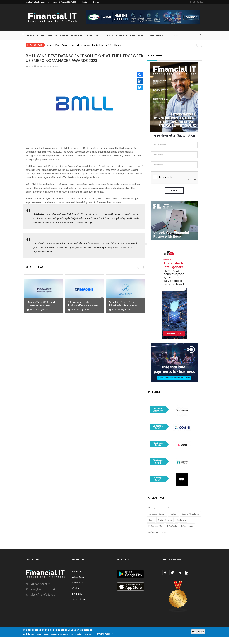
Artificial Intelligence (157, 532)
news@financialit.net (42, 589)
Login (84, 2)
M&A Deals (172, 526)
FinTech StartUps (155, 526)
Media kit (77, 593)
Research (121, 35)
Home (30, 35)
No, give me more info (104, 633)
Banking (151, 508)
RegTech (173, 514)
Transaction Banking (156, 514)
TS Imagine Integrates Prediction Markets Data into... (83, 303)
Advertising (78, 577)
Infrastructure (187, 526)
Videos (64, 35)
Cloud (150, 520)
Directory (77, 35)
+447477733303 (39, 584)
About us (76, 571)
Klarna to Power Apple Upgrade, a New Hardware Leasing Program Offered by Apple (85, 45)
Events (109, 35)
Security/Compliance (190, 514)
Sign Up (96, 2)
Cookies (76, 588)
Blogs (40, 35)
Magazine (92, 35)
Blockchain (181, 520)
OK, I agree (198, 631)
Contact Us (78, 582)
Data (162, 508)
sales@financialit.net (42, 594)
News (50, 35)
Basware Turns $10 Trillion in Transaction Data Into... (41, 303)
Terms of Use (79, 599)
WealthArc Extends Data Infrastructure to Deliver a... (123, 303)
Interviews (156, 35)
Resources (136, 35)
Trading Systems (165, 520)
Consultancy (173, 508)
